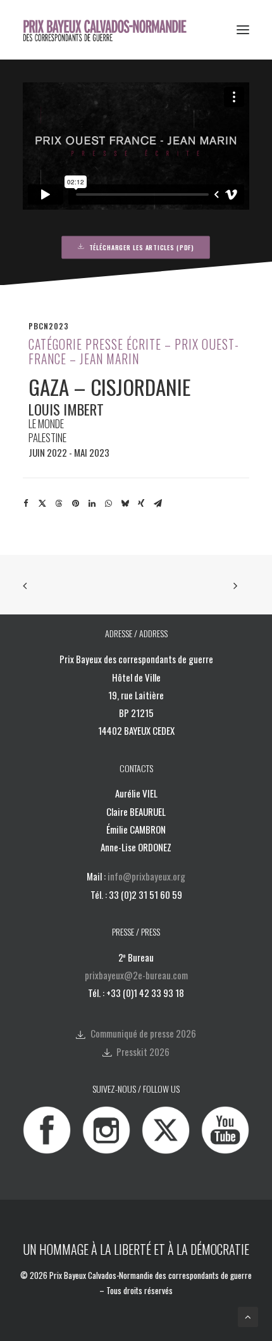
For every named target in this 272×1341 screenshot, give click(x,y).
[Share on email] (157, 503)
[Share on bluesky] (124, 503)
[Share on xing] (141, 503)
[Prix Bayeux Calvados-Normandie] (113, 29)
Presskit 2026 (143, 1051)
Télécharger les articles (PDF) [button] (141, 247)
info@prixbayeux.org (146, 876)
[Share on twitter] (42, 503)
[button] (243, 30)
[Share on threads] (58, 503)
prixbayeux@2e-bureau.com (136, 975)
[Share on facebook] (26, 503)
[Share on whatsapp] (108, 503)
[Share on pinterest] (75, 503)
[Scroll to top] (248, 1316)
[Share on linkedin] (91, 503)
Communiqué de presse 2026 (143, 1033)
